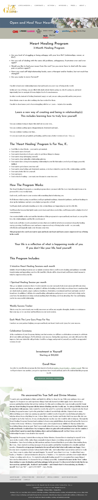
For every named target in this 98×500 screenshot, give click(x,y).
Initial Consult (53, 477)
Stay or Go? (41, 477)
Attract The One (28, 477)
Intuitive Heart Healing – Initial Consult (67, 368)
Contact (14, 12)
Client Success (15, 480)
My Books (62, 5)
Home (13, 5)
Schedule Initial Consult (49, 378)
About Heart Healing (69, 477)
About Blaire (14, 477)
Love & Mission (24, 5)
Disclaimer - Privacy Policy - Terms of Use (49, 490)
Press (73, 5)
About (81, 5)
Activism (51, 5)
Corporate (38, 5)
